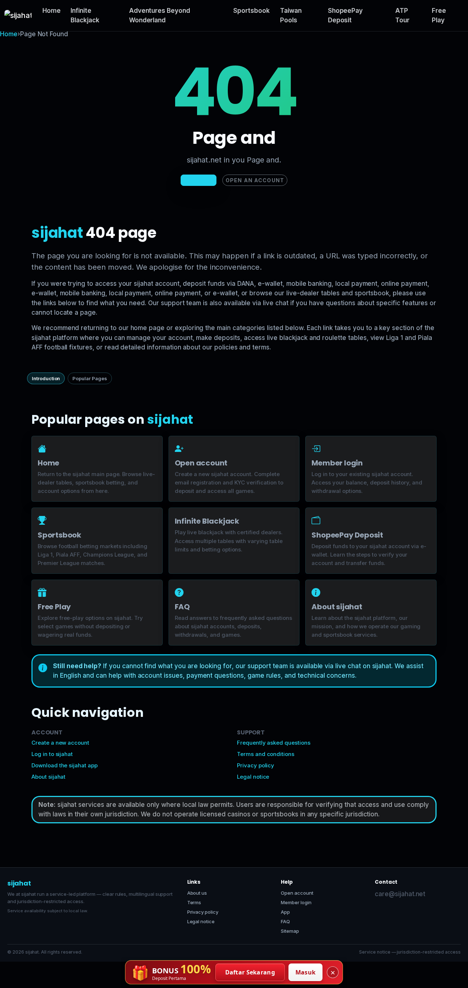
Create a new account (60, 743)
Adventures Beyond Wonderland (159, 15)
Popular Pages (89, 378)
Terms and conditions (265, 754)
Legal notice (253, 777)
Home (51, 10)
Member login (296, 902)
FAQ (285, 921)
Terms (194, 902)
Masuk (305, 972)
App (285, 912)
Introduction (46, 378)
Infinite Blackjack (85, 15)
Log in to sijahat (52, 754)
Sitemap (290, 931)
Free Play (439, 15)
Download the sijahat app (64, 765)
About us (197, 893)
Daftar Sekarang (250, 972)
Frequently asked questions (273, 743)
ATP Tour (402, 15)
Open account (297, 893)
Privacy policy (255, 765)
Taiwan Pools (291, 15)
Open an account (255, 180)
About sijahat (48, 777)
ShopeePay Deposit (345, 15)
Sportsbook (251, 10)
